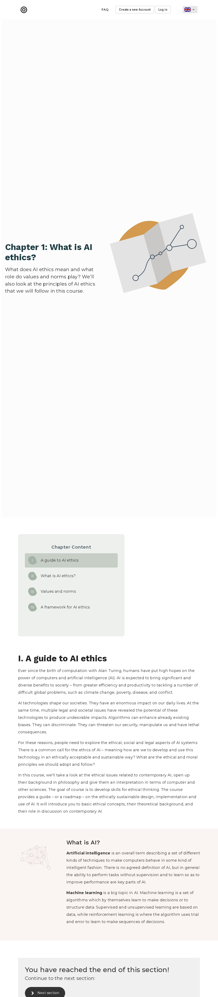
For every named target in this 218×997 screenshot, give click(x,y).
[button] (23, 9)
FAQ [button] (105, 10)
